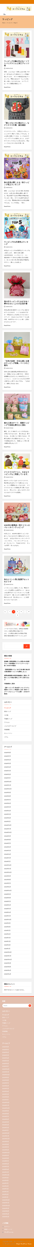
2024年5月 (7, 850)
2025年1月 (7, 821)
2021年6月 (7, 934)
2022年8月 (7, 898)
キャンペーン (8, 733)
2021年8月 (7, 927)
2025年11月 (7, 785)
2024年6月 (7, 847)
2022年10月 (8, 890)
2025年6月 (7, 803)
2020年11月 (7, 956)
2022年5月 (7, 908)
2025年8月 (7, 796)
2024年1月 (7, 861)
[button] (5, 611)
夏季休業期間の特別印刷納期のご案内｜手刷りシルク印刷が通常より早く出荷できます (16, 677)
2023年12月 (7, 865)
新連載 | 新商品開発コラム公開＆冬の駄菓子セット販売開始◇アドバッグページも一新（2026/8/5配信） (16, 663)
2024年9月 (7, 836)
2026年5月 (7, 763)
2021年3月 (7, 941)
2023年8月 (7, 879)
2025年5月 (7, 807)
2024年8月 (7, 839)
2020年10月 (8, 959)
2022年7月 (7, 901)
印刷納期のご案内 (9, 683)
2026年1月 (7, 778)
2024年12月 (7, 825)
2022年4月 (7, 912)
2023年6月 (7, 887)
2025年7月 (7, 800)
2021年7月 (7, 930)
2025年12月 (7, 781)
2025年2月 (7, 818)
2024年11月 (7, 829)
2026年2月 (7, 774)
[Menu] (4, 14)
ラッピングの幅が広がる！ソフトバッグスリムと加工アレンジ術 (16, 63)
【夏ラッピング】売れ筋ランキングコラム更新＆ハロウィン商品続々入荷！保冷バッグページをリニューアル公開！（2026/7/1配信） (17, 691)
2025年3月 (7, 814)
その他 (6, 715)
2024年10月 (8, 832)
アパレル (7, 722)
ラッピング (7, 708)
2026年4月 (7, 767)
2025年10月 (8, 789)
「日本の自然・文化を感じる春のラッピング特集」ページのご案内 (16, 363)
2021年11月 (7, 916)
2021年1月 (7, 948)
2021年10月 (7, 919)
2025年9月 (7, 792)
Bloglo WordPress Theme (24, 1244)
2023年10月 (8, 872)
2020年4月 (7, 974)
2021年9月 (7, 923)
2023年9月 (7, 876)
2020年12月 (8, 952)
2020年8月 (7, 967)
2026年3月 (7, 771)
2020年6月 (7, 970)
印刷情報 (7, 729)
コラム (6, 737)
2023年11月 (7, 869)
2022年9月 (7, 894)
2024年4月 (7, 854)
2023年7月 (7, 883)
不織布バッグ (8, 719)
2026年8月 (7, 752)
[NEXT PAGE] (17, 615)
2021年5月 (7, 938)
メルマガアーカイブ (10, 726)
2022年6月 (7, 905)
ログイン (7, 1226)
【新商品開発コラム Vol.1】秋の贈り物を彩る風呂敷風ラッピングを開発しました (17, 670)
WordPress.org (8, 1232)
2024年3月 (7, 858)
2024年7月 (7, 843)
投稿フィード (8, 1229)
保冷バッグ (7, 711)
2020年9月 (7, 963)
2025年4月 (7, 810)
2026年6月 (7, 760)
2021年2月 (7, 945)
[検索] (27, 646)
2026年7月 (7, 756)
